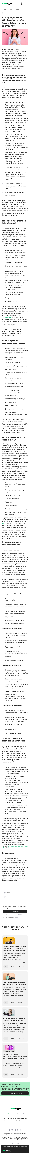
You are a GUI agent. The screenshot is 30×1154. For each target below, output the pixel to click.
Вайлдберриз (6, 317)
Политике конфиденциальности (17, 916)
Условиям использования (8, 917)
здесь (3, 523)
